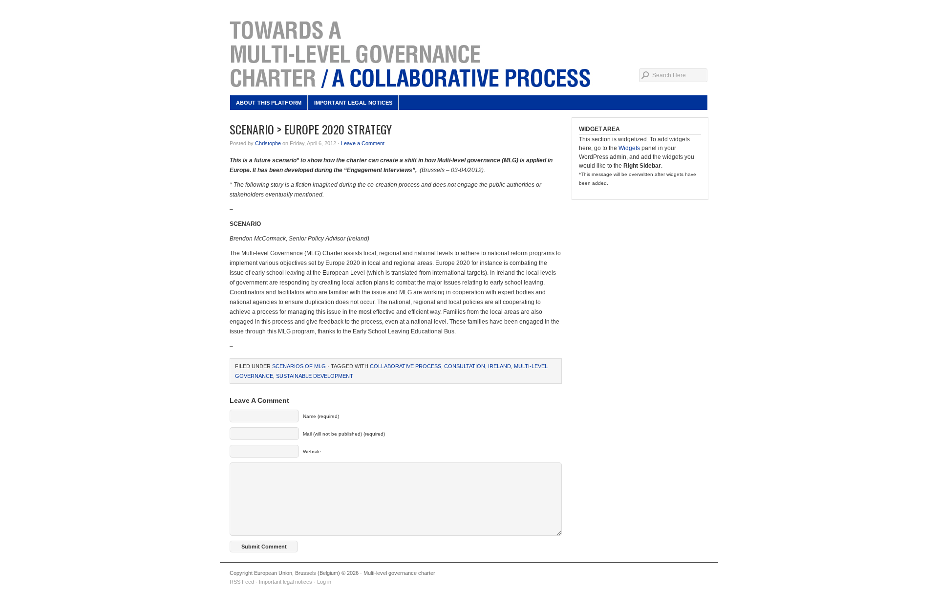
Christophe (268, 143)
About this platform (268, 103)
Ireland (499, 366)
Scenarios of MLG (299, 366)
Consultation (464, 366)
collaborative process (405, 366)
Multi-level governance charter (469, 54)
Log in (324, 582)
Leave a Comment (362, 143)
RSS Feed (242, 582)
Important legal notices (353, 103)
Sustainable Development (314, 376)
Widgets (629, 148)
